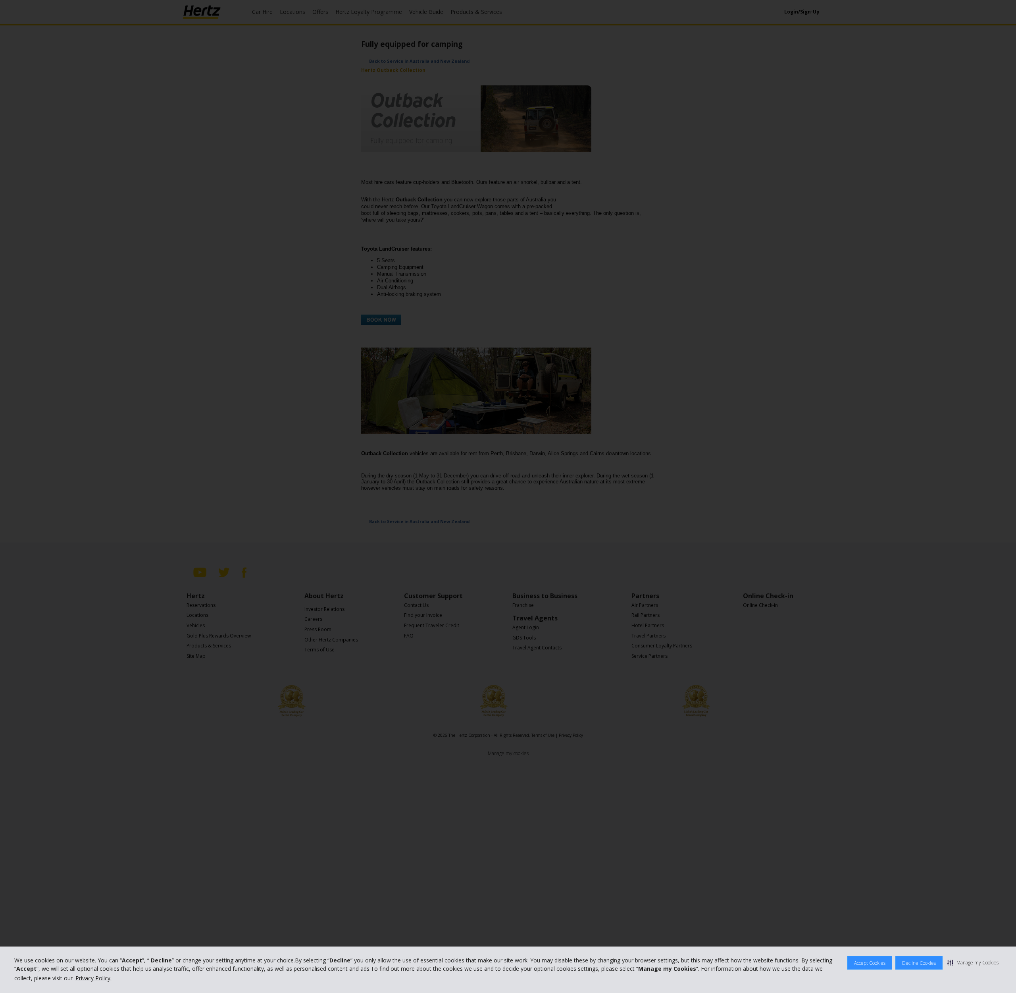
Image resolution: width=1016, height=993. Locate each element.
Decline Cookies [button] (919, 963)
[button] (973, 962)
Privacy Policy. (93, 978)
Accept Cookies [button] (869, 963)
